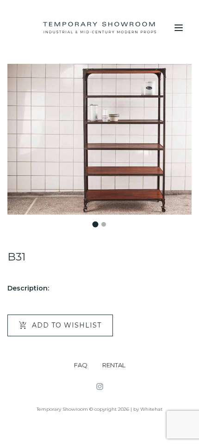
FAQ (80, 365)
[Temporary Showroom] (99, 27)
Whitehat (151, 409)
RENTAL (113, 365)
